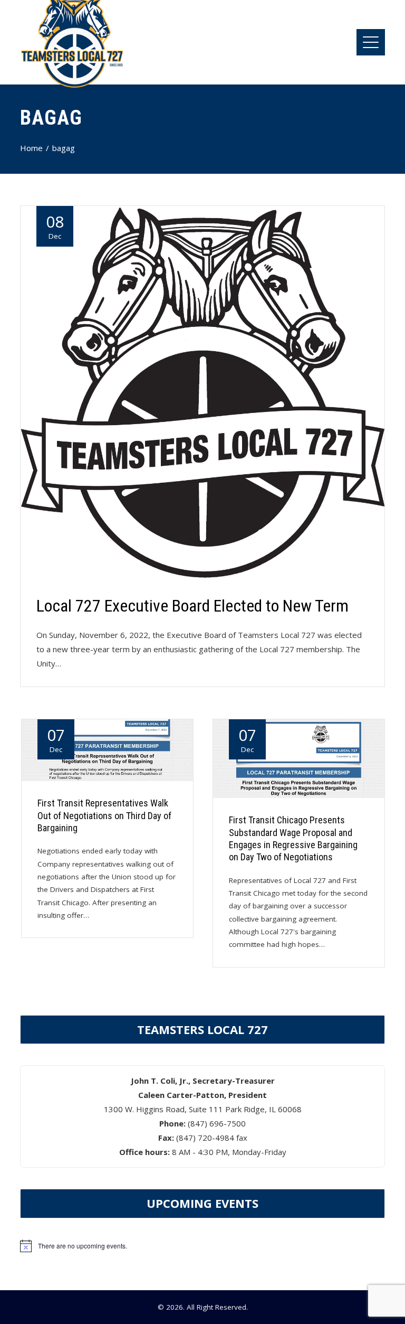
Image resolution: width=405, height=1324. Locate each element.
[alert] (202, 1246)
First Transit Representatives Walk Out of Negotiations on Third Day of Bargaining (104, 815)
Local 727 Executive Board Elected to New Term (192, 606)
